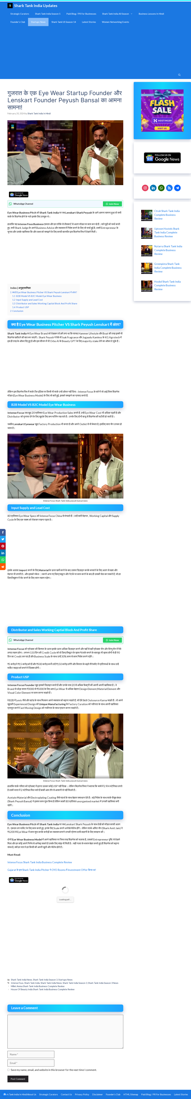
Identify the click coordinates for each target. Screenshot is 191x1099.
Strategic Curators (19, 13)
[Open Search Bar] (179, 75)
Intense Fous (17, 983)
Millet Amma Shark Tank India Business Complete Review (37, 986)
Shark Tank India (32, 983)
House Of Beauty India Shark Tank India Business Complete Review (42, 989)
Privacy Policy (82, 1094)
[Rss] (169, 187)
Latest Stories (89, 22)
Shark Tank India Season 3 (45, 979)
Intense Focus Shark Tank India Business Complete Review (39, 862)
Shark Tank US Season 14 (63, 22)
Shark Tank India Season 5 (47, 13)
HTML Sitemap (130, 1094)
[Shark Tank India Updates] (10, 5)
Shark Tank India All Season (115, 13)
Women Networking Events (115, 22)
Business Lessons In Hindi (151, 13)
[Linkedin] (153, 187)
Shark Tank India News (21, 979)
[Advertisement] (95, 48)
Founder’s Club (17, 22)
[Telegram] (177, 187)
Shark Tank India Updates (35, 5)
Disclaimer (97, 1094)
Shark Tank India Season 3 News (103, 983)
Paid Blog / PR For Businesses (81, 13)
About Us (31, 1094)
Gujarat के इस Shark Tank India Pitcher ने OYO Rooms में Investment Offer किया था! (51, 869)
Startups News (38, 22)
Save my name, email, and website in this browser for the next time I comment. (54, 1069)
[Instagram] (145, 187)
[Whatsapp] (161, 187)
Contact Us (66, 1094)
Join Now (114, 203)
